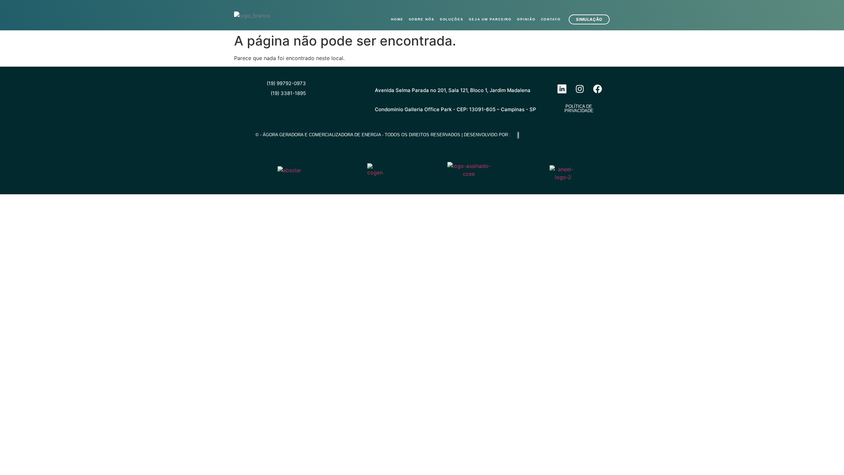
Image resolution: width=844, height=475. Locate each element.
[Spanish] (606, 6)
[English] (589, 6)
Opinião (526, 19)
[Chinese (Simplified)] (580, 6)
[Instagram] (579, 89)
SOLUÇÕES (452, 19)
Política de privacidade (578, 108)
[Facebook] (597, 89)
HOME (397, 19)
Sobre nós (422, 19)
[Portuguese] (597, 6)
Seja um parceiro (490, 19)
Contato (551, 19)
